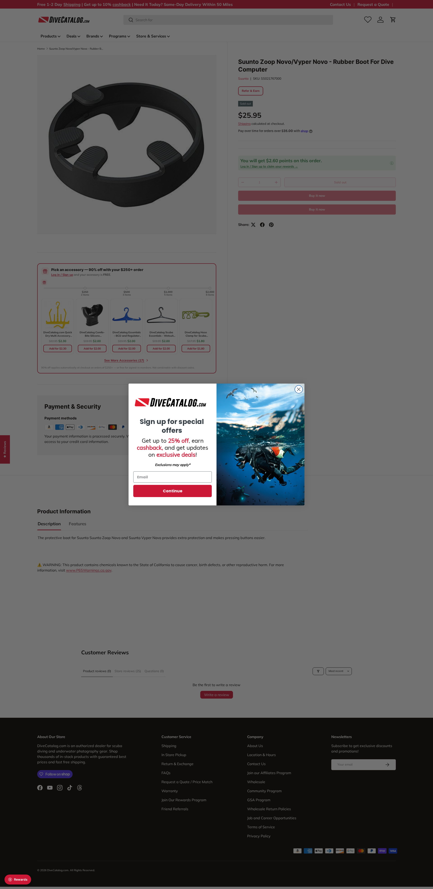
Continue (172, 491)
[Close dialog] (299, 389)
